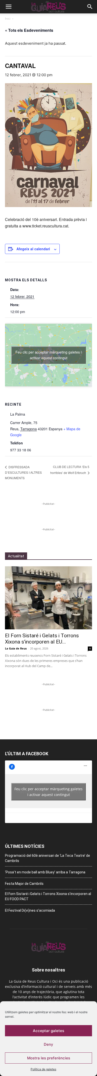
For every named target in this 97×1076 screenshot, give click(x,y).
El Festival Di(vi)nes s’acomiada (30, 910)
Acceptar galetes (48, 1030)
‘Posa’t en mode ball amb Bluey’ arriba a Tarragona (45, 872)
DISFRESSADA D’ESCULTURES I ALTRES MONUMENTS (23, 472)
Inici (7, 18)
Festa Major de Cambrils (24, 884)
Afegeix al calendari (33, 248)
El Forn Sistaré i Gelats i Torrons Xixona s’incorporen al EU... (42, 639)
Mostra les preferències (48, 1058)
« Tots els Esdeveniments (29, 30)
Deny (48, 1044)
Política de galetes (43, 1069)
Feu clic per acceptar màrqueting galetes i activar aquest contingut (48, 355)
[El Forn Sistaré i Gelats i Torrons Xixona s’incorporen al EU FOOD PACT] (48, 597)
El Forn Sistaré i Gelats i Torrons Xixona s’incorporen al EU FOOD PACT (48, 896)
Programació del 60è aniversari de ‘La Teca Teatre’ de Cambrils (47, 858)
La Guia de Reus (16, 648)
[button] (8, 6)
